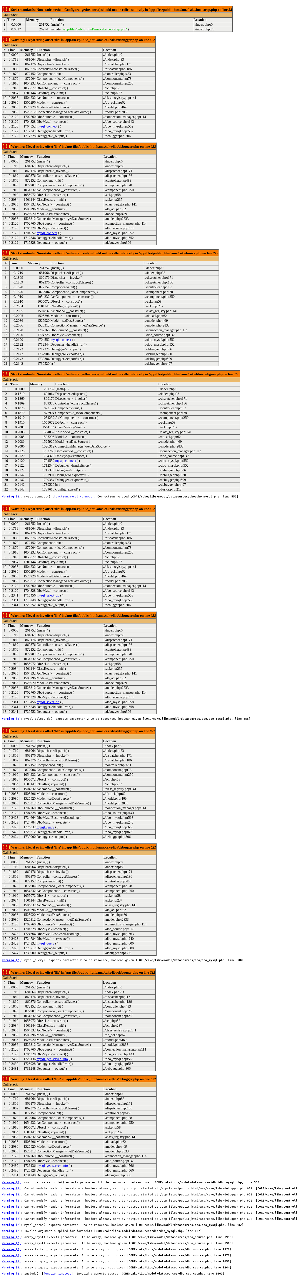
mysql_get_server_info (52, 1059)
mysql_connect (47, 126)
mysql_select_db (48, 595)
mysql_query (45, 827)
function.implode (57, 1273)
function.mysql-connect (73, 496)
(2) (11, 496)
